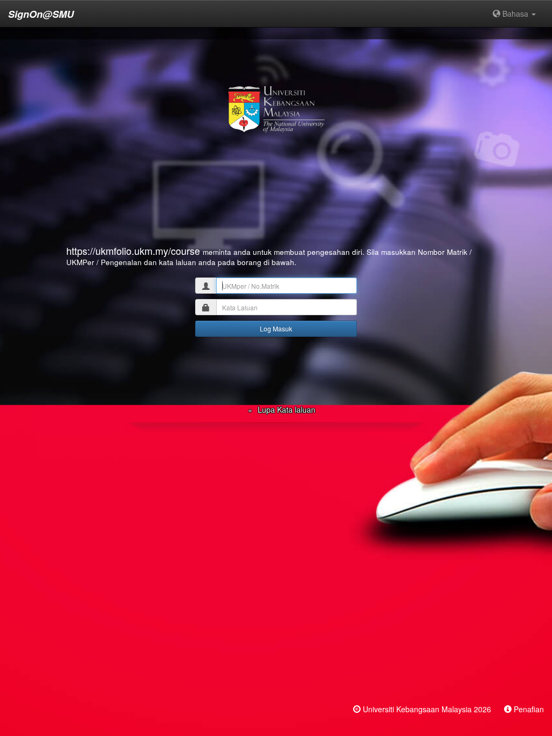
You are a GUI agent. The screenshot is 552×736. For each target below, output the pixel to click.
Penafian (529, 709)
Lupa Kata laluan (286, 409)
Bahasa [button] (515, 13)
